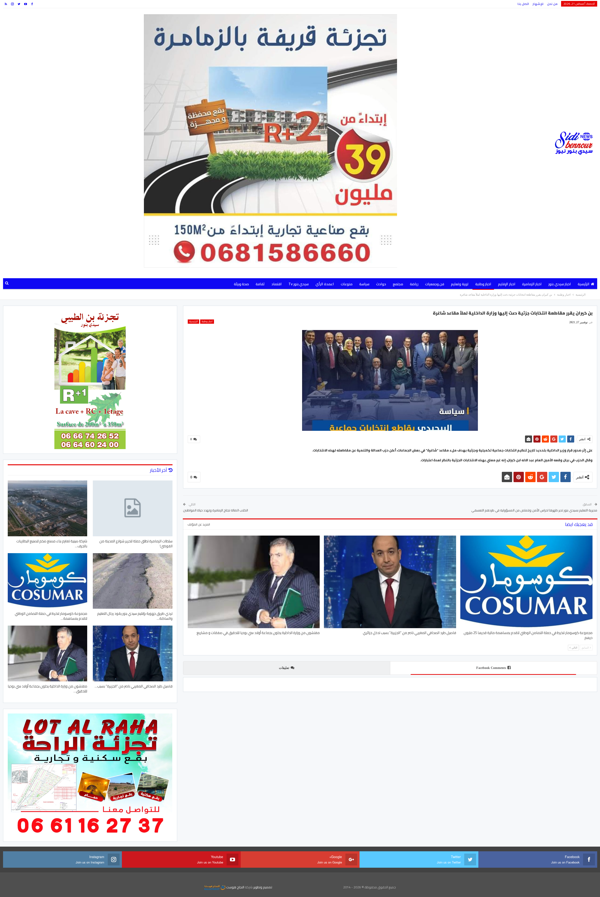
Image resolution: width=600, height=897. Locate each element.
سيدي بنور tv (299, 284)
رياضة (414, 284)
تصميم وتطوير (262, 887)
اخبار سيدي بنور (559, 284)
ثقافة (260, 284)
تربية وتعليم (459, 284)
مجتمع (398, 284)
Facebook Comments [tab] (491, 668)
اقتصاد (276, 284)
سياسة (364, 284)
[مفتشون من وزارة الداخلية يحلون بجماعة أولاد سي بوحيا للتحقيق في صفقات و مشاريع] (254, 582)
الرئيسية (583, 284)
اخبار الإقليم (506, 284)
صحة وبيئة (241, 284)
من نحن (552, 4)
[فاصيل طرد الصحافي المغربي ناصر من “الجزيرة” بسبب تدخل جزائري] (390, 582)
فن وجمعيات (434, 284)
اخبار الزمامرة (532, 284)
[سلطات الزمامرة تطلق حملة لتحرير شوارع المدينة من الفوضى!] (132, 508)
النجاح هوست (234, 887)
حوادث (381, 284)
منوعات (346, 284)
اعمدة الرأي (324, 284)
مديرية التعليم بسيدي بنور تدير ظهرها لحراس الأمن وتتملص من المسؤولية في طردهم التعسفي (534, 510)
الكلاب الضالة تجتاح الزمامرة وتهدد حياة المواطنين (215, 510)
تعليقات (284, 668)
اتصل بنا (523, 4)
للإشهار (538, 4)
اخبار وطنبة (483, 284)
